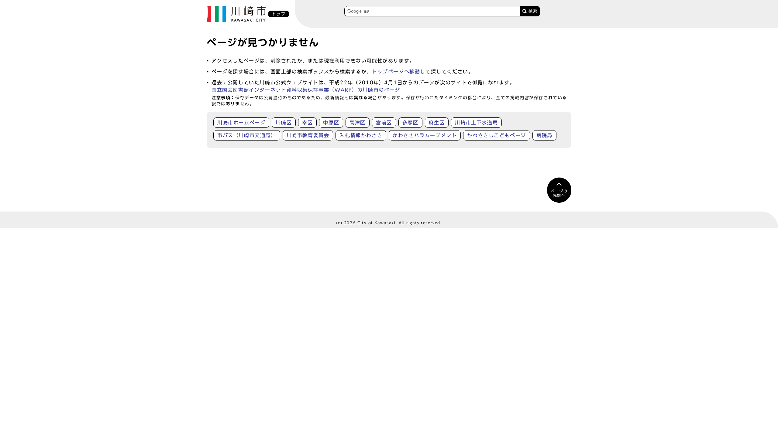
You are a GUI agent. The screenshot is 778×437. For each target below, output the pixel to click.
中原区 (331, 122)
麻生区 (437, 122)
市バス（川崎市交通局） (246, 135)
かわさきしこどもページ (496, 135)
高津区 (357, 122)
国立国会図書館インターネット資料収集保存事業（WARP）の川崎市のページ (306, 89)
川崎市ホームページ (241, 122)
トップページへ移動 (396, 71)
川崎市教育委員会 (308, 135)
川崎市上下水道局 (476, 122)
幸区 (307, 122)
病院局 (544, 135)
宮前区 (384, 122)
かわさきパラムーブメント (425, 135)
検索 (532, 11)
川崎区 (284, 122)
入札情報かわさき (360, 135)
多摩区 (410, 122)
